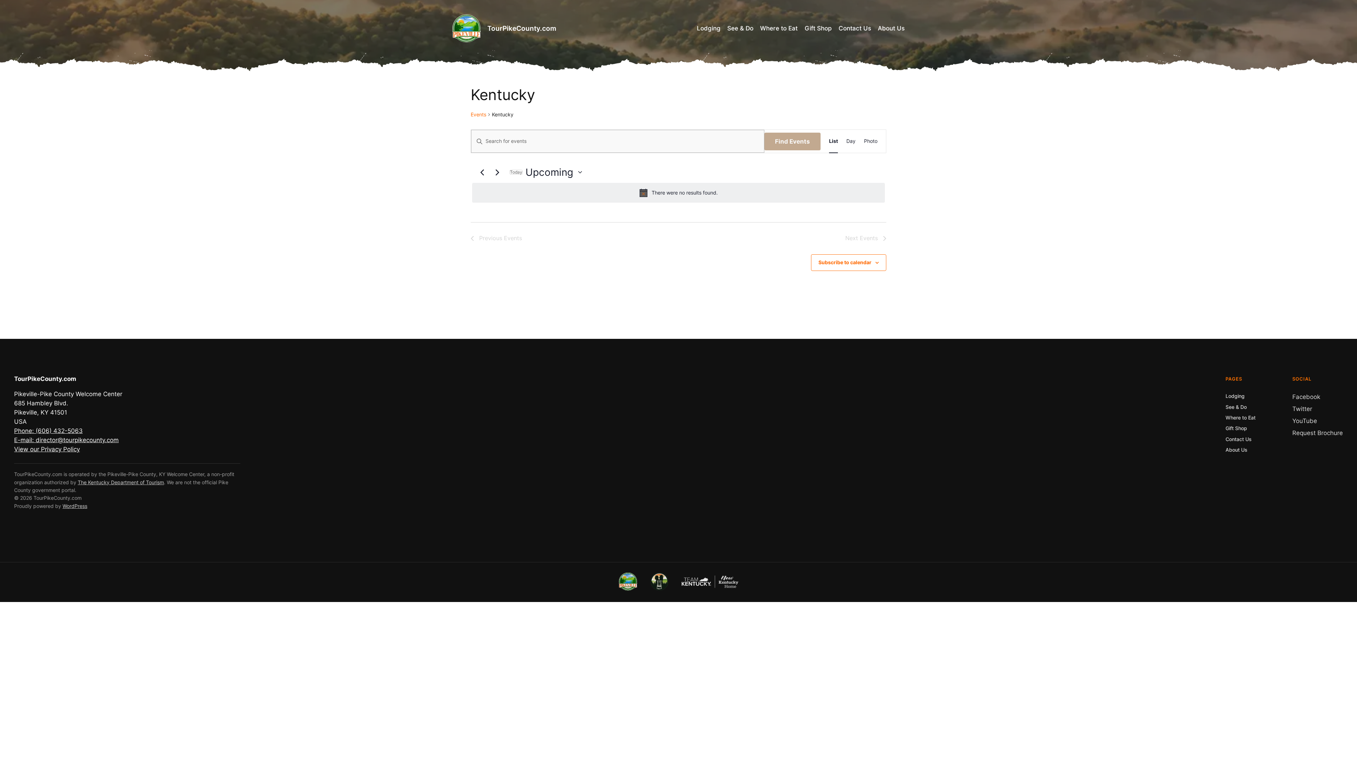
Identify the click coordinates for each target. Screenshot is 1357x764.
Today (516, 172)
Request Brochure (1317, 432)
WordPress (75, 506)
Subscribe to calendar (844, 262)
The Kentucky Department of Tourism (121, 482)
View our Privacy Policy (47, 449)
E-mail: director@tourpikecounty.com (66, 440)
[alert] (678, 193)
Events (478, 114)
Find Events (792, 141)
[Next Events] (497, 172)
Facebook (1306, 396)
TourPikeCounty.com (521, 28)
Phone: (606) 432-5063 (48, 430)
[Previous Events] (482, 172)
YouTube (1304, 420)
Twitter (1302, 408)
